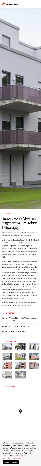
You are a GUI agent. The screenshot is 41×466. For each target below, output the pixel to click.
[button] (22, 413)
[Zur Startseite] (10, 3)
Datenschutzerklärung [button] (11, 458)
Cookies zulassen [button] (10, 462)
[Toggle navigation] (38, 4)
